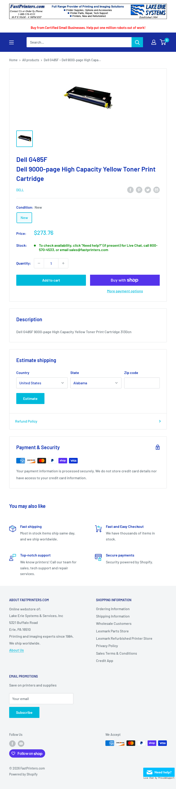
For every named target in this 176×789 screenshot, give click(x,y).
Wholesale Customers (114, 623)
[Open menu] (11, 42)
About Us (16, 650)
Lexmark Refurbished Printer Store (124, 638)
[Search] (137, 42)
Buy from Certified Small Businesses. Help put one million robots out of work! (88, 27)
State (74, 372)
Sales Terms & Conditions (116, 653)
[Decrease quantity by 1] (39, 263)
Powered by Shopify (23, 774)
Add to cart (51, 280)
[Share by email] (156, 189)
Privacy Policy (107, 645)
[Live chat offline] (159, 771)
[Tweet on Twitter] (148, 189)
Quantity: (23, 263)
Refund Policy (26, 421)
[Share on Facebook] (130, 189)
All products (30, 60)
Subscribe (24, 712)
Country (22, 372)
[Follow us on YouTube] (21, 743)
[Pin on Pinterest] (139, 189)
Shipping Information (113, 616)
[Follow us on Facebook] (12, 743)
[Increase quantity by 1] (63, 263)
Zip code (131, 372)
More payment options (125, 291)
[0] (163, 42)
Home (13, 60)
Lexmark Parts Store (112, 631)
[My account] (153, 42)
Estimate (30, 398)
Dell (20, 190)
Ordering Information (113, 608)
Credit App (104, 660)
